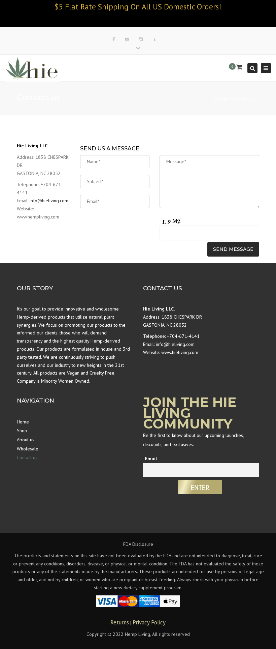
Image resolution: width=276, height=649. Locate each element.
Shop (22, 430)
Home (220, 99)
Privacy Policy (149, 622)
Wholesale (27, 449)
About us (25, 440)
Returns (119, 622)
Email (151, 458)
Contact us (27, 457)
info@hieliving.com (49, 201)
